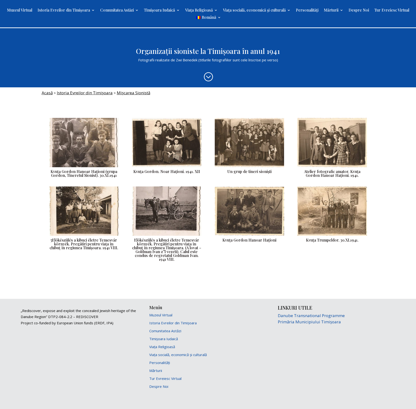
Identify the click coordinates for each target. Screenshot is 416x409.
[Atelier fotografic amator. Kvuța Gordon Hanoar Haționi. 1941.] (332, 167)
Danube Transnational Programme (311, 315)
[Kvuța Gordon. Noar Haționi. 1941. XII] (167, 167)
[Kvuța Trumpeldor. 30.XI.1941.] (332, 235)
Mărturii (331, 10)
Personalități (307, 10)
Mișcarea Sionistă (133, 93)
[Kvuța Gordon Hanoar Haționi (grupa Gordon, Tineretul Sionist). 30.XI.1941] (84, 167)
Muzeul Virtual (19, 10)
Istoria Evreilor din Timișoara (64, 10)
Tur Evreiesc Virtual (391, 10)
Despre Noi (359, 10)
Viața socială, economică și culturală (254, 10)
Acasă (47, 93)
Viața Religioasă (199, 10)
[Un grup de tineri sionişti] (249, 167)
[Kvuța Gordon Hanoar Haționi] (249, 235)
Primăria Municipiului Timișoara (309, 322)
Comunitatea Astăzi (117, 10)
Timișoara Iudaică (159, 10)
